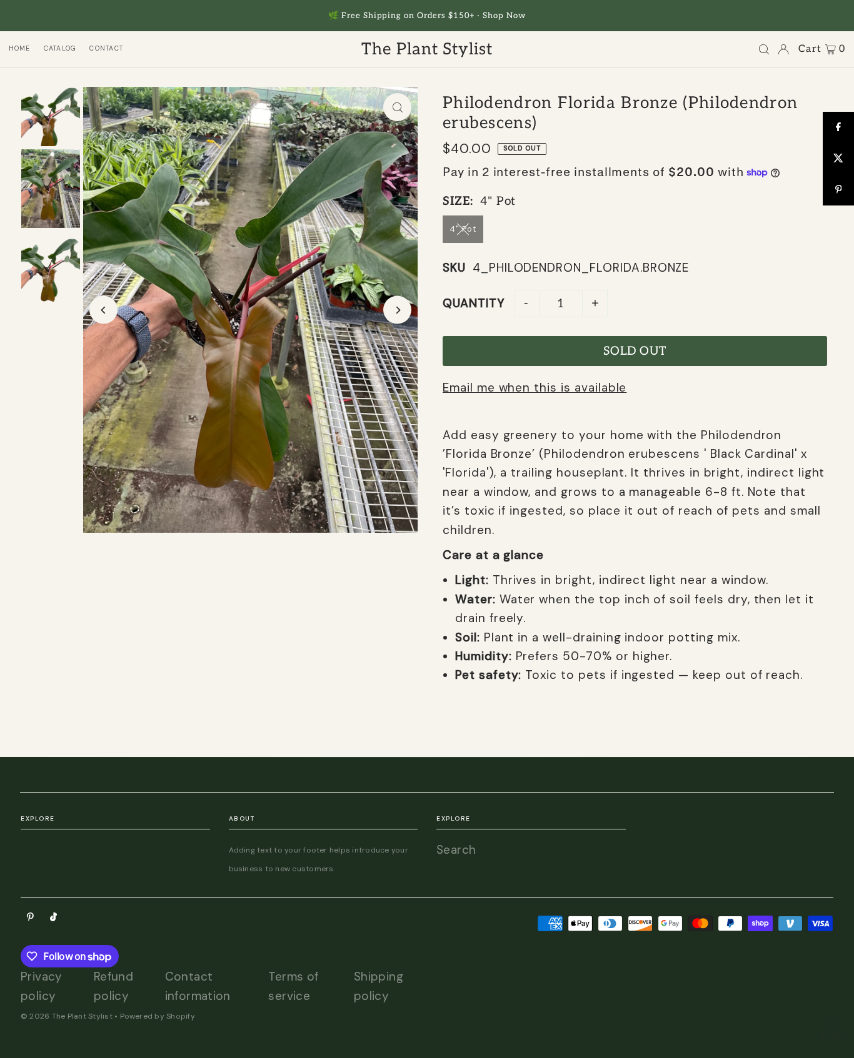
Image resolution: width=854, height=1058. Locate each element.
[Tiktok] (53, 917)
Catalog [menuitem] (60, 48)
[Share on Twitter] (838, 158)
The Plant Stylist (427, 49)
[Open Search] (764, 49)
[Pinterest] (30, 917)
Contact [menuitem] (106, 48)
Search (456, 850)
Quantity (474, 303)
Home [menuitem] (20, 48)
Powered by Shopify (157, 1016)
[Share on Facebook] (838, 127)
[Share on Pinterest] (838, 189)
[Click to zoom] (397, 107)
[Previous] (103, 310)
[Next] (397, 310)
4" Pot (463, 229)
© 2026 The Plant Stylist (67, 1016)
